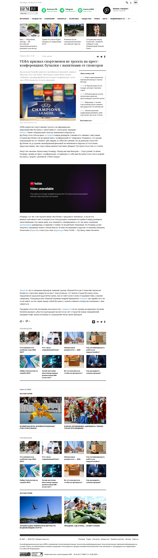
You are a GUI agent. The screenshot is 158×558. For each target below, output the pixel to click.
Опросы (135, 539)
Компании (50, 19)
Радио (88, 539)
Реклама (81, 539)
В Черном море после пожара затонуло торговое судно (91, 88)
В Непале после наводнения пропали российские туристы (72, 41)
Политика (74, 19)
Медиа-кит (105, 539)
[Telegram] (101, 56)
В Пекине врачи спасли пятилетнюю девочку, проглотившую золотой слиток (92, 96)
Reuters (23, 132)
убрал (32, 230)
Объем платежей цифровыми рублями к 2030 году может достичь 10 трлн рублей (91, 113)
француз (59, 230)
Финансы (61, 19)
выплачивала (25, 224)
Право (97, 19)
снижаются (67, 309)
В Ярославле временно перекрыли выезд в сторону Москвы (91, 79)
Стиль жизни (47, 56)
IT (129, 19)
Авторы (128, 539)
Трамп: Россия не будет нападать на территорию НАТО (51, 41)
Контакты (96, 539)
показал (83, 298)
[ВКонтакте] (97, 56)
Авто (105, 19)
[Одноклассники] (104, 56)
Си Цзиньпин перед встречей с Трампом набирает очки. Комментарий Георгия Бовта (95, 43)
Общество (86, 19)
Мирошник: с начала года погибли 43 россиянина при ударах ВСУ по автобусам (91, 104)
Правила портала (117, 539)
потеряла (48, 135)
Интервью (24, 19)
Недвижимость (117, 19)
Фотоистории (26, 394)
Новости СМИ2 (25, 389)
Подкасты (37, 19)
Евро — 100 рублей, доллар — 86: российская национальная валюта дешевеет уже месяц (28, 43)
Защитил (24, 290)
